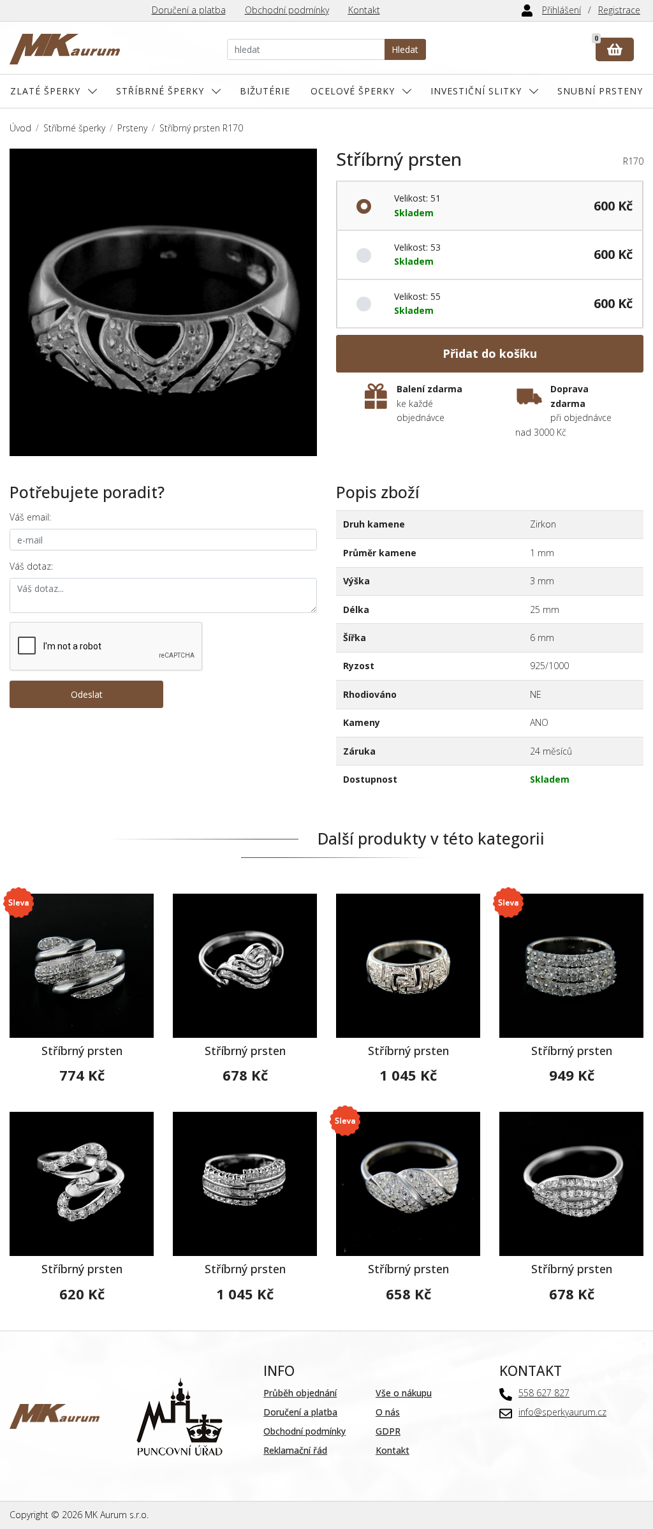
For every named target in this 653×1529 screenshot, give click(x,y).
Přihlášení (561, 10)
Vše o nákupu (404, 1393)
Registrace (619, 10)
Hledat (405, 49)
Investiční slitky (476, 91)
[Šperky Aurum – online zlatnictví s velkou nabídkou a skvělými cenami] (65, 49)
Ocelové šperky (353, 91)
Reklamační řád (295, 1450)
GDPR (388, 1431)
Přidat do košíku (490, 353)
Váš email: (30, 517)
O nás (388, 1412)
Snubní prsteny (600, 91)
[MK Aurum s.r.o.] (54, 1415)
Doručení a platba (189, 10)
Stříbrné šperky (160, 91)
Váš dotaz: (31, 566)
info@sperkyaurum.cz (562, 1412)
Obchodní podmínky (287, 10)
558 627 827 (543, 1393)
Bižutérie (265, 91)
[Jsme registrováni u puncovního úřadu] (179, 1415)
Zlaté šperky (45, 91)
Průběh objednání (300, 1393)
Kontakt (364, 10)
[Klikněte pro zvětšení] (163, 302)
